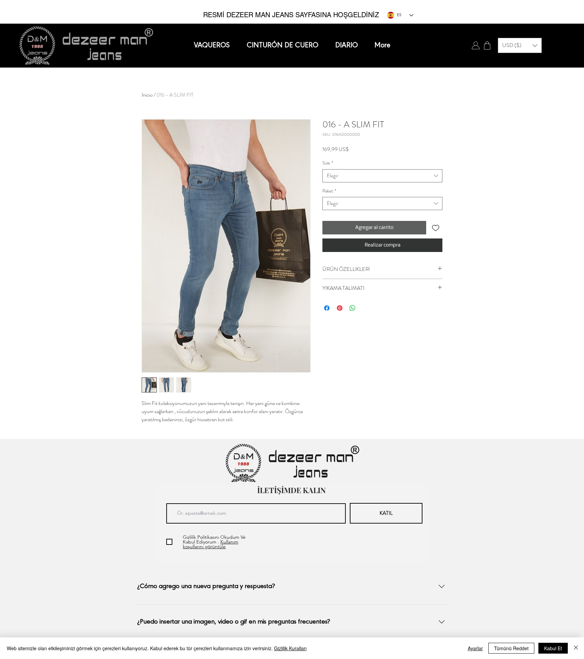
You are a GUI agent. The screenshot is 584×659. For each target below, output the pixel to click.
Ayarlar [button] (475, 648)
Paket (329, 191)
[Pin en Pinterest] (340, 308)
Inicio (147, 95)
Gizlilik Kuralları (290, 648)
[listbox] (520, 45)
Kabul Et (553, 648)
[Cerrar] (576, 648)
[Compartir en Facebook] (327, 308)
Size (327, 163)
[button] (520, 45)
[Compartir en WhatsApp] (352, 308)
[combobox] (382, 175)
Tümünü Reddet (511, 648)
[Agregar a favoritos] (435, 227)
